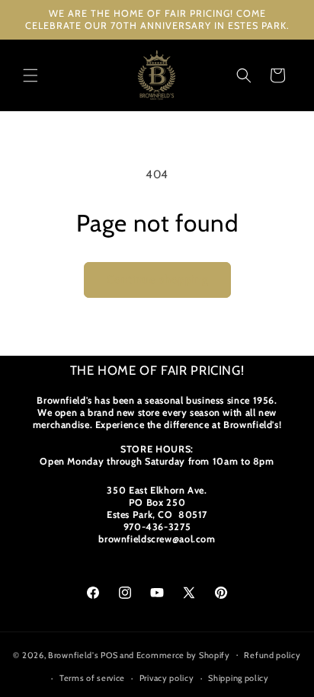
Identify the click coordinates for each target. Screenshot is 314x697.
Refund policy (272, 655)
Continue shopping (157, 279)
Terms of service (92, 678)
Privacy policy (166, 678)
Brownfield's (73, 654)
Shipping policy (238, 678)
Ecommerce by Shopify (183, 654)
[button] (30, 75)
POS (109, 654)
